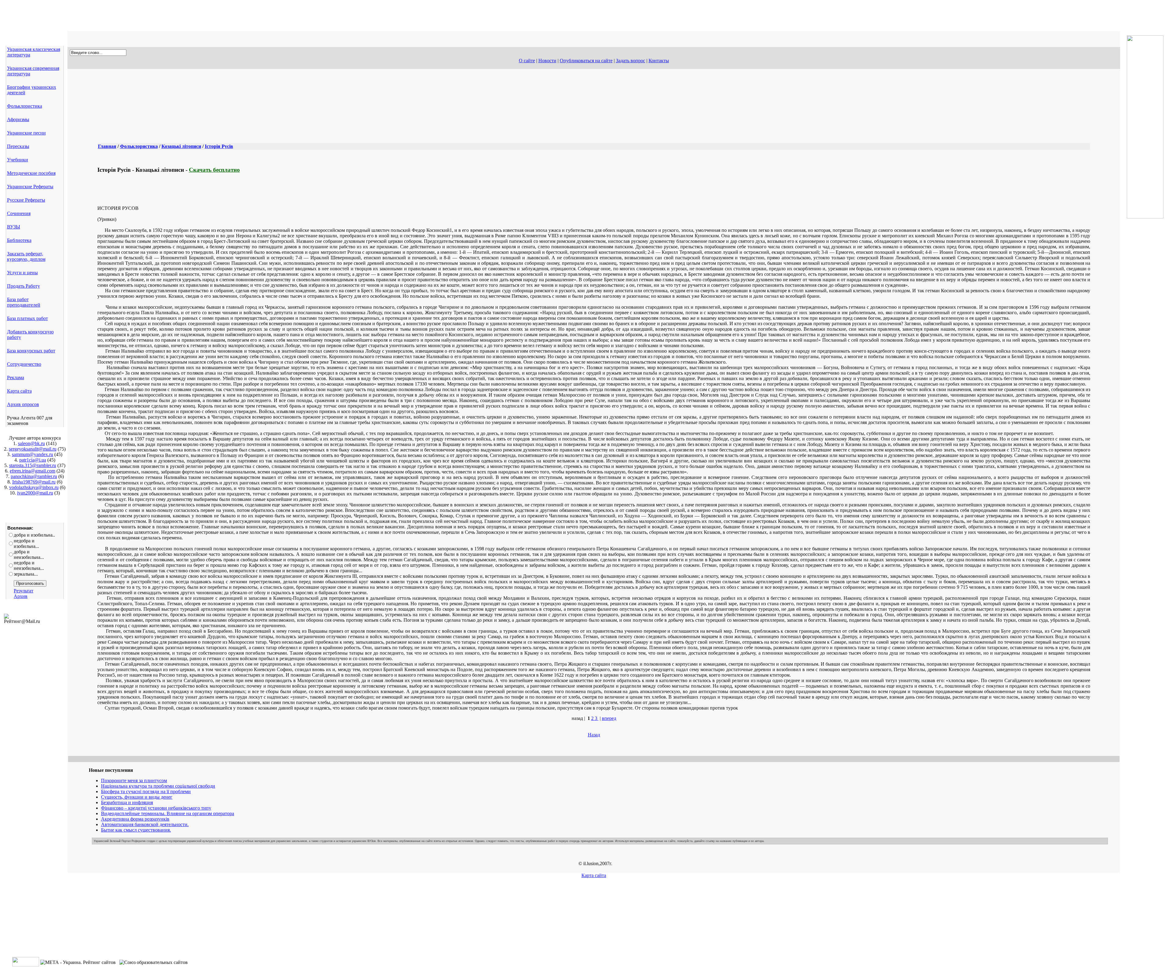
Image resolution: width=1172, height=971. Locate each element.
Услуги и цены (22, 272)
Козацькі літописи (181, 146)
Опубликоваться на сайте (586, 60)
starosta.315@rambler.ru (32, 465)
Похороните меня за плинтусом (134, 780)
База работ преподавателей (23, 302)
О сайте (527, 60)
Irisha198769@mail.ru (34, 481)
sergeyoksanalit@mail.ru (32, 448)
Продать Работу (23, 286)
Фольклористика (24, 106)
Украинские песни (26, 132)
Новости (547, 60)
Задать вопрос (630, 60)
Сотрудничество (24, 364)
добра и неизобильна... (29, 554)
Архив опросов (23, 404)
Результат (23, 590)
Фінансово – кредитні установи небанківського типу (156, 808)
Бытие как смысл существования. (136, 830)
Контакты (659, 60)
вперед (609, 718)
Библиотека (19, 240)
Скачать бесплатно (214, 170)
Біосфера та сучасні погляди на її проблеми (146, 791)
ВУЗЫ (13, 226)
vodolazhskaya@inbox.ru (34, 487)
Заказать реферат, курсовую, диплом (26, 256)
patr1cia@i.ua (32, 459)
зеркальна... (26, 574)
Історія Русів (219, 146)
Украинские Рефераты (30, 186)
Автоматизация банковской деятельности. (145, 824)
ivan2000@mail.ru (35, 492)
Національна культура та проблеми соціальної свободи (158, 786)
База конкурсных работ (31, 350)
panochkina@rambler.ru (34, 476)
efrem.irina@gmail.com (32, 470)
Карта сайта (19, 391)
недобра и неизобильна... (29, 565)
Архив (20, 596)
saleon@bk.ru (31, 443)
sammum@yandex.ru (32, 454)
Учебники (17, 159)
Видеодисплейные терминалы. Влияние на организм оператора (167, 813)
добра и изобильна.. (34, 535)
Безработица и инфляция (127, 802)
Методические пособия (31, 173)
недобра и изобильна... (26, 543)
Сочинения (19, 213)
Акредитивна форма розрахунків (135, 819)
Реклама (15, 377)
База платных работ (27, 318)
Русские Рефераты (26, 200)
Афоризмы (18, 119)
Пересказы (18, 146)
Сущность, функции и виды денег (136, 797)
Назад (594, 734)
